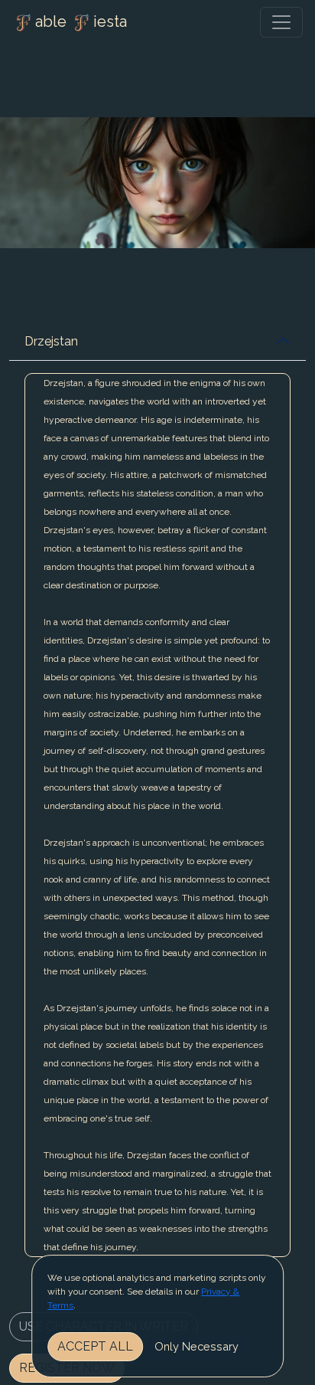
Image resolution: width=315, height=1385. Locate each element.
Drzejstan (51, 341)
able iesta (81, 21)
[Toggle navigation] (281, 22)
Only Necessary (196, 1346)
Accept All (95, 1346)
